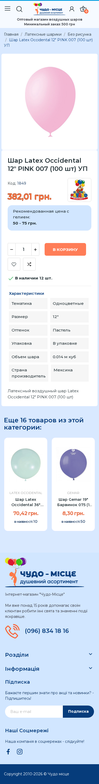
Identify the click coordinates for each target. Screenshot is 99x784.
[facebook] (8, 752)
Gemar (73, 492)
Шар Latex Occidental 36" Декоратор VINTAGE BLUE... (25, 502)
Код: (12, 183)
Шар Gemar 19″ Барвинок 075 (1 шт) (73, 502)
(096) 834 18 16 (47, 631)
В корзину (65, 249)
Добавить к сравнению (29, 264)
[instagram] (20, 752)
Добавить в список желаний (14, 264)
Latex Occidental (26, 492)
